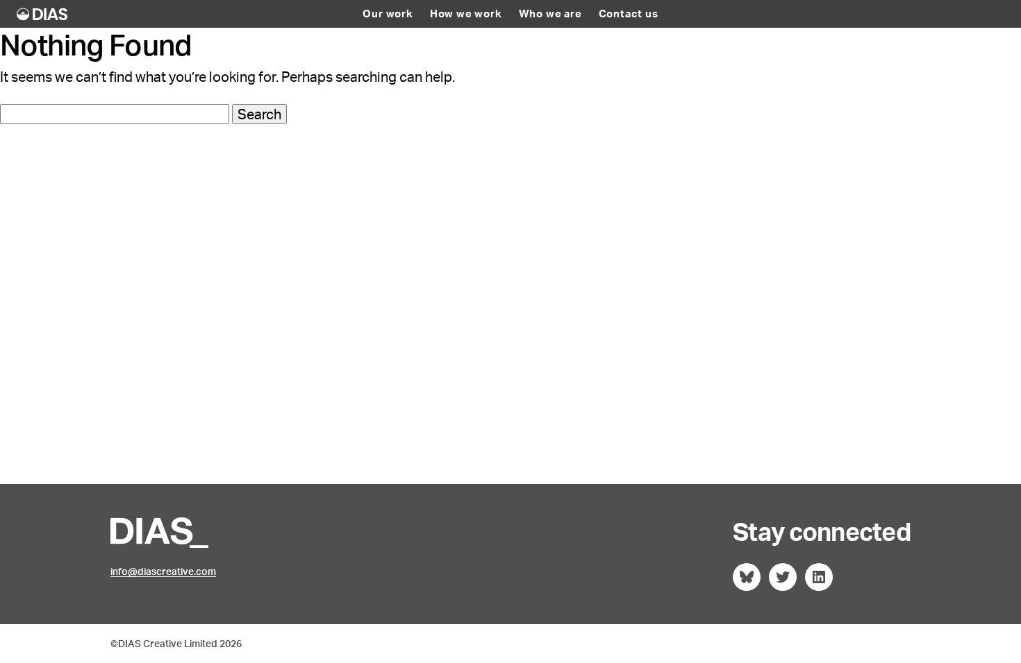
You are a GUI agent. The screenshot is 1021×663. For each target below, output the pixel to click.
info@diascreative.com (163, 571)
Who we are (550, 13)
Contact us (628, 13)
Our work (388, 13)
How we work (466, 13)
